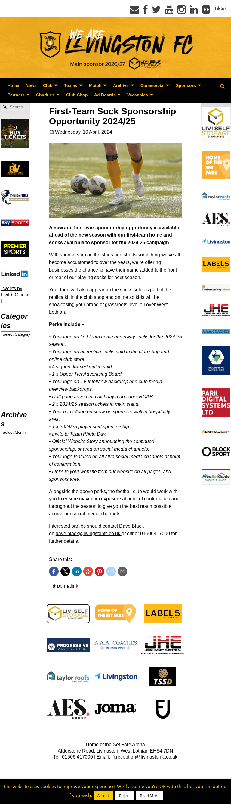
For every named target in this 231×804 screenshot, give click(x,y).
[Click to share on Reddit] (111, 571)
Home (13, 85)
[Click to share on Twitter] (65, 571)
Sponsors (186, 85)
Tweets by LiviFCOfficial (14, 294)
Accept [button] (103, 795)
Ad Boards (105, 94)
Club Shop (77, 94)
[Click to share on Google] (88, 571)
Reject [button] (124, 795)
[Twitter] (156, 11)
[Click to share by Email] (122, 571)
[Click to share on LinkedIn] (77, 571)
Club (48, 85)
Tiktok (220, 8)
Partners (16, 94)
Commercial (152, 85)
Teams (70, 85)
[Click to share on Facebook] (54, 571)
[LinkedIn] (194, 11)
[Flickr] (206, 11)
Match (95, 85)
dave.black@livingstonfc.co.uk (89, 533)
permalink (67, 585)
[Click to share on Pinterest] (99, 571)
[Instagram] (181, 11)
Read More (149, 795)
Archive (121, 85)
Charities (45, 94)
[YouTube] (169, 11)
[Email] (134, 11)
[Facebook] (145, 11)
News (31, 85)
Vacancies (137, 94)
